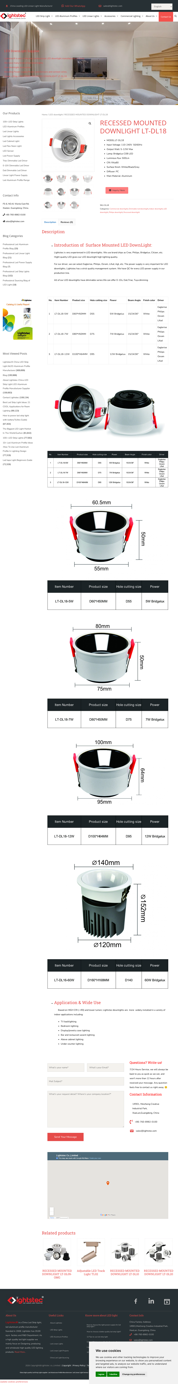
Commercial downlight (119, 209)
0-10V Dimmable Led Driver (16, 165)
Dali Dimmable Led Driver (15, 170)
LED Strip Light (43, 16)
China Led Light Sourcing (59, 1358)
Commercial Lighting (130, 16)
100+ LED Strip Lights (13, 121)
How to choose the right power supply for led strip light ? (104, 1326)
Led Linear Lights (11, 131)
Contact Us (166, 16)
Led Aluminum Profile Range (16, 180)
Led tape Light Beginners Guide (17, 460)
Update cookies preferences (14, 1381)
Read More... (20, 1352)
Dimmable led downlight (138, 209)
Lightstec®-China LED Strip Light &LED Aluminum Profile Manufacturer (16, 366)
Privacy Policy (79, 1365)
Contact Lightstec (11, 397)
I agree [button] (101, 1374)
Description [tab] (50, 222)
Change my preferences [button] (133, 1374)
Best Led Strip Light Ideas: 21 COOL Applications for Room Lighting (16, 406)
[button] (73, 6)
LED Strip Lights (56, 1330)
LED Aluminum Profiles (66, 16)
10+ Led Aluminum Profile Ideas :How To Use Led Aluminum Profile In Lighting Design (18, 446)
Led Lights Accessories (13, 136)
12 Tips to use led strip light (97, 1337)
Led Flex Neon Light (12, 146)
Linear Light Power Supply (15, 175)
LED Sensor (8, 151)
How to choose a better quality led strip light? (104, 1332)
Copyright (66, 1365)
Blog (5, 375)
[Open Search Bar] (175, 16)
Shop (15, 76)
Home (7, 76)
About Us (150, 16)
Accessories (109, 16)
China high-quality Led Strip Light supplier (34, 1372)
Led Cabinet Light (11, 141)
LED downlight (56, 114)
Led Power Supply (11, 155)
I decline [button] (113, 1374)
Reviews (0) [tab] (67, 222)
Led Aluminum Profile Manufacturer (60, 1372)
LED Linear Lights (91, 16)
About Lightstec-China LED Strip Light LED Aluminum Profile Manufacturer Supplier (16, 384)
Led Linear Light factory (80, 1372)
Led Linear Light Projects (59, 1351)
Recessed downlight (131, 212)
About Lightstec (56, 1323)
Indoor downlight (156, 209)
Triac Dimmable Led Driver (15, 160)
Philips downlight (116, 212)
